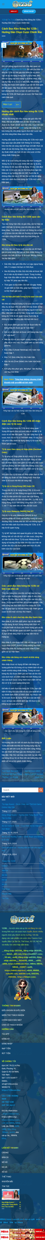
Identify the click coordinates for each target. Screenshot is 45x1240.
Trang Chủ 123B (8, 861)
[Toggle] (42, 861)
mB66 (17, 1123)
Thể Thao (6, 889)
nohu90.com (18, 1219)
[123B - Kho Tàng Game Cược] (23, 4)
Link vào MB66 (8, 1123)
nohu (38, 1219)
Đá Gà (4, 880)
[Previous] (5, 1201)
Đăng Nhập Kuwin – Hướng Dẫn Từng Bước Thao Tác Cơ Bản (22, 816)
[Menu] (3, 4)
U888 (30, 960)
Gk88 (17, 1126)
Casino (5, 866)
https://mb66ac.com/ (11, 1120)
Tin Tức (11, 20)
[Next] (17, 1201)
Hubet (9, 1219)
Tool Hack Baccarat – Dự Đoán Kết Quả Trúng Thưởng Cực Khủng (12, 774)
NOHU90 (23, 960)
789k (11, 1223)
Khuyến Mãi (6, 894)
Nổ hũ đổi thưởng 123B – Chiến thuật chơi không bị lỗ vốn (22, 838)
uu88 (14, 957)
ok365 (12, 1132)
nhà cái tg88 (29, 1219)
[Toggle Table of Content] (16, 105)
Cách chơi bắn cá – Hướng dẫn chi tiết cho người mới (22, 849)
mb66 (29, 970)
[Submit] (40, 790)
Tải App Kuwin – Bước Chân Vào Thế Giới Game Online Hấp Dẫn (22, 806)
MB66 (33, 964)
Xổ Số (4, 884)
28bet (5, 1223)
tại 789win (19, 1223)
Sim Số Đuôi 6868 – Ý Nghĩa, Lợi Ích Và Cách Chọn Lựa (34, 774)
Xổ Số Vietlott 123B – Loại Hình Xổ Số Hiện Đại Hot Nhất (22, 827)
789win (5, 1132)
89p (9, 1129)
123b (4, 20)
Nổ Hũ (4, 875)
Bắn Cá (5, 870)
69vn (14, 1129)
